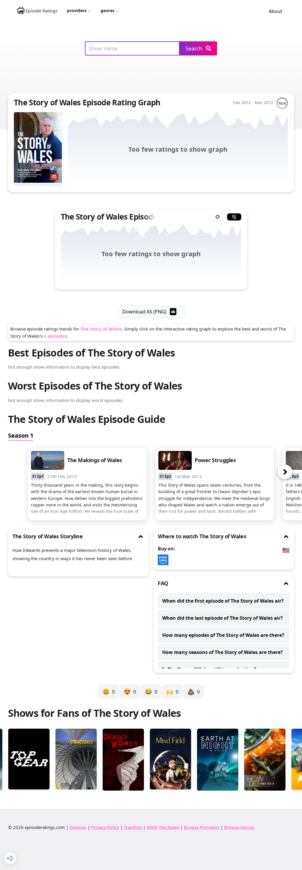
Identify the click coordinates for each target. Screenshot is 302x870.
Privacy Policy (105, 827)
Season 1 (20, 435)
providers (76, 10)
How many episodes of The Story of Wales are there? (223, 635)
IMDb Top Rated (163, 827)
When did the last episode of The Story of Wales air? (222, 618)
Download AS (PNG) (144, 311)
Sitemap (78, 827)
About (275, 11)
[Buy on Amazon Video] (164, 560)
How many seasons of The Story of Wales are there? (222, 652)
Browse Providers (201, 827)
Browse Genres (239, 827)
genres (107, 10)
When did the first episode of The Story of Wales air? (223, 601)
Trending (133, 827)
